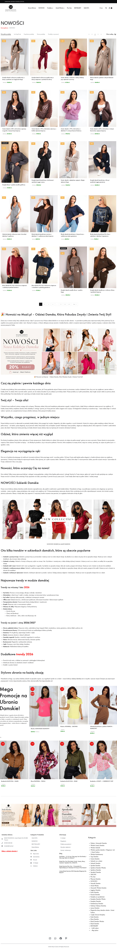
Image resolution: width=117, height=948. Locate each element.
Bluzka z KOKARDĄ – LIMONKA (69, 726)
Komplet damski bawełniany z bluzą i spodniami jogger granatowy (100, 181)
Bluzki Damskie (95, 924)
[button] (3, 816)
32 (65, 304)
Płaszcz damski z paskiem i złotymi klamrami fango (101, 78)
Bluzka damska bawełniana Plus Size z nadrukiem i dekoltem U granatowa (100, 235)
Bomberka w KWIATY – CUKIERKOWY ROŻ (101, 781)
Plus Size (69, 8)
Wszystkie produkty (6, 34)
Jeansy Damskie (95, 908)
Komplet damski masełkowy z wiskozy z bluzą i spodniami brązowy (102, 291)
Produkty (49, 8)
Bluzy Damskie (95, 919)
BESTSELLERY (77, 8)
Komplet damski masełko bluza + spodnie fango (71, 291)
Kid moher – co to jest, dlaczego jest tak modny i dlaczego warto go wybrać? (72, 857)
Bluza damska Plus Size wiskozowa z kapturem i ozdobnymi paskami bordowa (14, 286)
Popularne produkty (29, 34)
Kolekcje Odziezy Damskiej (98, 906)
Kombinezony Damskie (97, 903)
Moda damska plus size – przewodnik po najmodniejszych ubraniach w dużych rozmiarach (72, 867)
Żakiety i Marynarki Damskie (99, 843)
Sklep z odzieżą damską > (10, 851)
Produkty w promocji (53, 34)
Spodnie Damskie (95, 865)
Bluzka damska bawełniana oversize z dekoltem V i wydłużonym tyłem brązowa (42, 235)
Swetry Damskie (95, 859)
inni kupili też (17, 34)
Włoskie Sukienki (95, 848)
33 (69, 304)
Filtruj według (109, 34)
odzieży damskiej (76, 679)
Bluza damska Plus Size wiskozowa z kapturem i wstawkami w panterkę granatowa (44, 286)
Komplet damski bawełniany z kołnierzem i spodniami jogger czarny (43, 181)
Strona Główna (32, 8)
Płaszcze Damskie (95, 879)
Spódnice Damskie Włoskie (98, 868)
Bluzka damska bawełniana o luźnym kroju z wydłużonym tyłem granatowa (72, 235)
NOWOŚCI (41, 8)
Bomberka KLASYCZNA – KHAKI (68, 781)
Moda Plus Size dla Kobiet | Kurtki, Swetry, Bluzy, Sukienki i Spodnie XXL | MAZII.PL (72, 862)
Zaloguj (101, 8)
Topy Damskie (94, 857)
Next (74, 304)
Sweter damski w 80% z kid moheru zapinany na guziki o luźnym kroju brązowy (14, 130)
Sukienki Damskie (95, 863)
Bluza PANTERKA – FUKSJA (38, 781)
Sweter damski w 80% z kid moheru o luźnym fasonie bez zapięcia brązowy (102, 130)
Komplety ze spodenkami (98, 897)
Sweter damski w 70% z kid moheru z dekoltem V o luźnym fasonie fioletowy (71, 130)
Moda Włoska (59, 8)
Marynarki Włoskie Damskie (98, 888)
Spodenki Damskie (96, 872)
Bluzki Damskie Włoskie (97, 921)
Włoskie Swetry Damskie (97, 845)
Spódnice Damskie (96, 870)
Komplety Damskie (96, 901)
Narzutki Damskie (95, 883)
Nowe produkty (41, 34)
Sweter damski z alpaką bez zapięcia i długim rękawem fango (73, 181)
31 (60, 304)
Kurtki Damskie (95, 892)
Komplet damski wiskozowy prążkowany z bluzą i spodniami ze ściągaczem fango (13, 78)
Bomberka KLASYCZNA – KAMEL (10, 781)
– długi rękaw (94, 930)
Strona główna (4, 28)
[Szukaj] (106, 8)
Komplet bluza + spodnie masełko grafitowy (13, 185)
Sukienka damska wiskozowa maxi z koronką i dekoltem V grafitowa (14, 235)
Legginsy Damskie (95, 890)
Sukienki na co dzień (96, 861)
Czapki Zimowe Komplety (98, 915)
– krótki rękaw (95, 928)
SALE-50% (86, 8)
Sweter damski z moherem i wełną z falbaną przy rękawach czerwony (72, 78)
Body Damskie (95, 917)
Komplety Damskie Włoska (98, 899)
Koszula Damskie (95, 894)
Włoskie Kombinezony (97, 854)
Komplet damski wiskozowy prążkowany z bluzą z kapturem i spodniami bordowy (43, 78)
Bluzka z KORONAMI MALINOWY (40, 728)
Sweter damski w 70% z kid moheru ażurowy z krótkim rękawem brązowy (44, 130)
